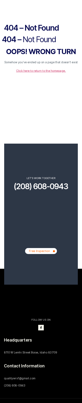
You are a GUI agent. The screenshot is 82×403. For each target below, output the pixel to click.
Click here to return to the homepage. (41, 70)
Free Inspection (39, 251)
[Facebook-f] (41, 327)
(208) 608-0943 (41, 186)
